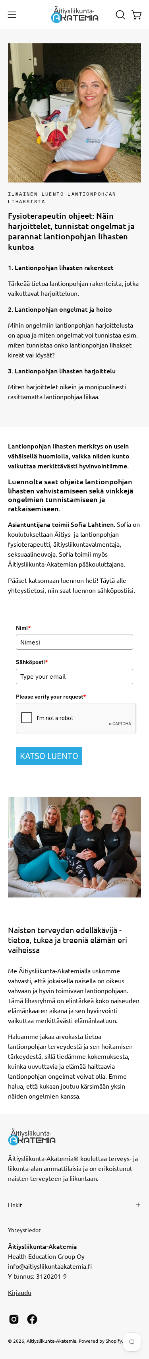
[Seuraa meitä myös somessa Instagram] (14, 1319)
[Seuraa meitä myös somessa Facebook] (32, 1319)
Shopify (114, 1341)
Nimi (23, 627)
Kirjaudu (19, 1292)
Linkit (15, 1204)
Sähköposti (32, 662)
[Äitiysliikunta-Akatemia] (75, 14)
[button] (119, 14)
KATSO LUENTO (49, 755)
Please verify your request (51, 696)
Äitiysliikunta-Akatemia (51, 1341)
